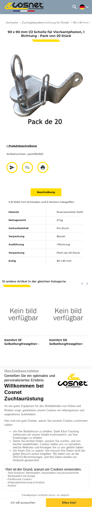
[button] (75, 7)
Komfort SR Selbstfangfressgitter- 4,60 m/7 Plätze (66, 344)
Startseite (12, 22)
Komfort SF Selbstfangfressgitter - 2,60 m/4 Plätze (21, 344)
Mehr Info (24, 318)
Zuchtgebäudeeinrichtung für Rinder (45, 22)
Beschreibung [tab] (46, 192)
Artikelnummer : (16, 154)
